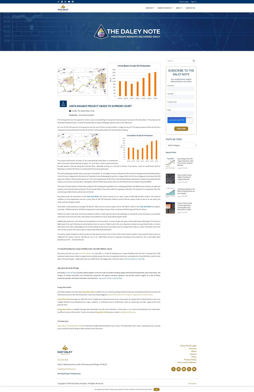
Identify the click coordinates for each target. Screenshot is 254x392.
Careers (193, 354)
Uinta (92, 111)
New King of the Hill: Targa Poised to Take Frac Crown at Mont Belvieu (185, 162)
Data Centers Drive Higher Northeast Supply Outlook (185, 177)
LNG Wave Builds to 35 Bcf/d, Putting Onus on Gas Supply (186, 191)
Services (192, 348)
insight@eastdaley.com (127, 312)
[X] (58, 2)
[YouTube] (69, 2)
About (193, 351)
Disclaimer (192, 383)
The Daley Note (83, 111)
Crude (74, 111)
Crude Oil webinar (85, 253)
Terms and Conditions (186, 362)
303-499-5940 (63, 360)
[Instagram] (65, 2)
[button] (172, 8)
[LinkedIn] (62, 2)
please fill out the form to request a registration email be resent (130, 295)
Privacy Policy (190, 359)
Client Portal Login (188, 345)
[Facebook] (73, 2)
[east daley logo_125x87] (63, 8)
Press (194, 357)
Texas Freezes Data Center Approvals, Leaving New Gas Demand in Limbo (185, 206)
